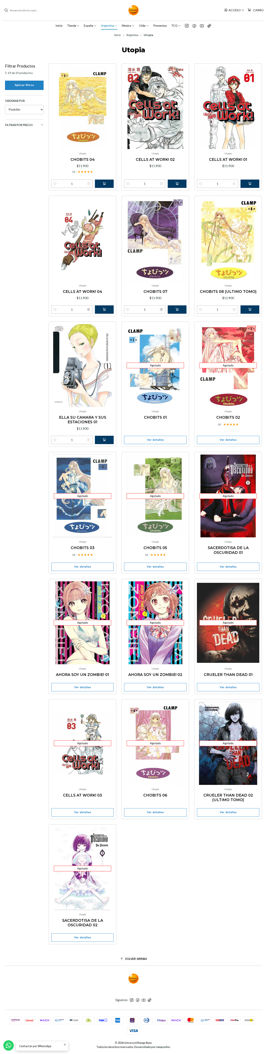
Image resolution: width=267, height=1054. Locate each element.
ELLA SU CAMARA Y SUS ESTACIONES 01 (82, 419)
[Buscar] (6, 10)
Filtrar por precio (19, 125)
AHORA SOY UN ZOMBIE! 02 (155, 674)
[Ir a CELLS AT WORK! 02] (155, 107)
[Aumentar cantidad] (88, 184)
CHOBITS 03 (82, 548)
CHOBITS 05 (155, 548)
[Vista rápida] (56, 111)
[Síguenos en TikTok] (209, 25)
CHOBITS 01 (155, 417)
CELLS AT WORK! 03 (82, 795)
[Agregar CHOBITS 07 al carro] (177, 309)
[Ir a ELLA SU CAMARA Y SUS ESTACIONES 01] (82, 365)
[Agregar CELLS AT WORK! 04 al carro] (104, 309)
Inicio (117, 35)
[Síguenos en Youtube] (202, 25)
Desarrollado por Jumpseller (152, 1047)
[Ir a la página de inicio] (133, 10)
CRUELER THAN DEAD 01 (228, 674)
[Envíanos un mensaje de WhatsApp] (8, 1045)
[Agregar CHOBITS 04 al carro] (104, 184)
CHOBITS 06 (155, 795)
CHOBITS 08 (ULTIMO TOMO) (228, 291)
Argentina (132, 35)
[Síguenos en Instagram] (187, 25)
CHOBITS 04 (83, 159)
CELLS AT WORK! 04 (82, 291)
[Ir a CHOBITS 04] (82, 107)
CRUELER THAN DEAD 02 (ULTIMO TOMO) (228, 797)
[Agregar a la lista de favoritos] (56, 101)
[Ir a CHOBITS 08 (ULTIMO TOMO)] (228, 239)
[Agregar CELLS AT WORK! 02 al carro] (177, 184)
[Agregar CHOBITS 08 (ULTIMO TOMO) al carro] (250, 309)
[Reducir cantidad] (55, 184)
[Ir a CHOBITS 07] (155, 239)
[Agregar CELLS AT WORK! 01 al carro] (250, 184)
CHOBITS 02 (228, 417)
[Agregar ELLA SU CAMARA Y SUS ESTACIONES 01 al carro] (104, 440)
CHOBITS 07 (155, 291)
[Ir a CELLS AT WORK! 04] (82, 239)
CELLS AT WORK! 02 (155, 159)
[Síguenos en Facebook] (194, 25)
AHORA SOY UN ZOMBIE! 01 (82, 674)
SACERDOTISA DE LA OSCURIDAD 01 (228, 550)
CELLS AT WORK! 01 (228, 159)
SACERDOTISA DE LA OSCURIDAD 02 (82, 922)
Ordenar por (15, 100)
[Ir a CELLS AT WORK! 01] (228, 107)
